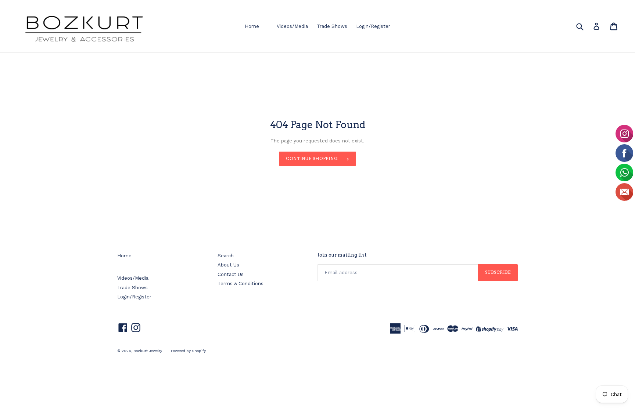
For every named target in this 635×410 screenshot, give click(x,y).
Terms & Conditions (240, 283)
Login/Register (373, 26)
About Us (228, 265)
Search (226, 255)
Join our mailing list (342, 255)
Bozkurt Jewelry (147, 351)
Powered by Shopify (188, 351)
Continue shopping (312, 158)
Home (252, 26)
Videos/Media (292, 26)
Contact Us (231, 274)
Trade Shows (332, 26)
